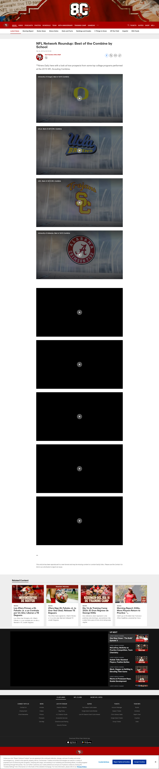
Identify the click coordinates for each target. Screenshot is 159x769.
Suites (89, 704)
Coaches (137, 718)
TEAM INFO (137, 704)
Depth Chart (137, 714)
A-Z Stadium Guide (61, 714)
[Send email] (115, 57)
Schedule (137, 711)
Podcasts (41, 718)
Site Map (41, 721)
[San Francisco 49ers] (79, 752)
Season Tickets (116, 711)
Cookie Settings (104, 762)
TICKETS (116, 704)
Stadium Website (62, 707)
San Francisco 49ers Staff (53, 54)
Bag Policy (62, 711)
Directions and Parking (61, 721)
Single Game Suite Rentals (89, 711)
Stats (137, 721)
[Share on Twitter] (111, 57)
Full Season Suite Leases (89, 707)
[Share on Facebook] (106, 57)
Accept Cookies (139, 762)
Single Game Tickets (117, 718)
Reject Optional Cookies (122, 762)
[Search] (128, 25)
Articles (41, 707)
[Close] (155, 762)
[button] (79, 98)
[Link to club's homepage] (6, 25)
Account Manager (117, 707)
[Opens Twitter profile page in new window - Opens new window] (46, 57)
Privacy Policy (82, 767)
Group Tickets (117, 721)
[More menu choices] (98, 25)
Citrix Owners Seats (117, 714)
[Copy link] (119, 55)
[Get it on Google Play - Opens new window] (86, 743)
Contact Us (23, 707)
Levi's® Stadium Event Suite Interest (89, 714)
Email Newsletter (23, 714)
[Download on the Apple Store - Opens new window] (72, 742)
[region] (79, 762)
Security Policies (62, 725)
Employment (23, 711)
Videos (42, 711)
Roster (137, 707)
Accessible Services (61, 718)
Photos (41, 714)
